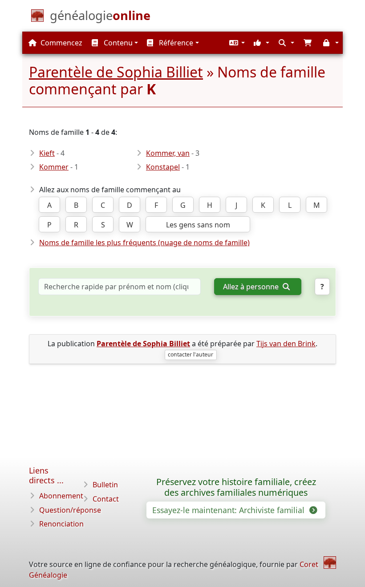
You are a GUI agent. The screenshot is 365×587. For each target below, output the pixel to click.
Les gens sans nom (198, 225)
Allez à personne (251, 286)
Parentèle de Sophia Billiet (116, 71)
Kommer (54, 167)
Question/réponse (70, 510)
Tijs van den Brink (286, 343)
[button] (235, 42)
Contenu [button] (117, 43)
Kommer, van (168, 153)
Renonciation (61, 524)
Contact (106, 499)
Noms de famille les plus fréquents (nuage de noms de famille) (144, 242)
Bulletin (105, 485)
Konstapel (163, 167)
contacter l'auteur (190, 354)
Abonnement (61, 496)
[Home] (330, 562)
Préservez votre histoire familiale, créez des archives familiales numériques (236, 487)
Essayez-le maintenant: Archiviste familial (229, 510)
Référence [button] (175, 43)
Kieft (47, 153)
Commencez (60, 43)
